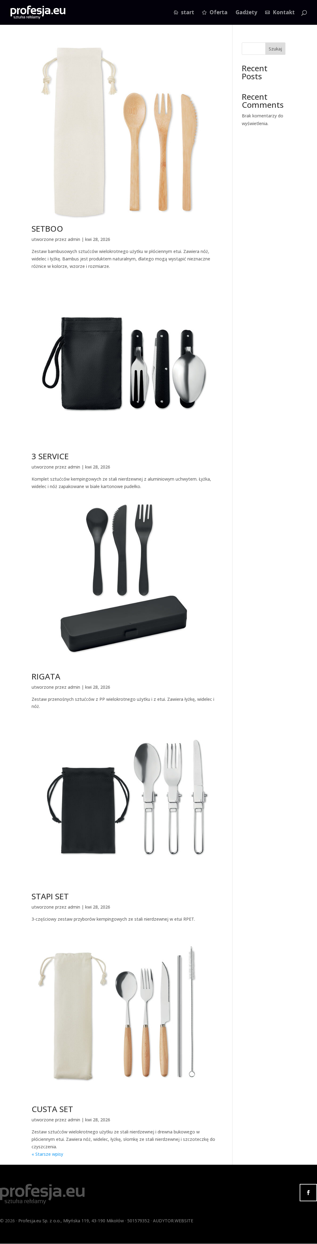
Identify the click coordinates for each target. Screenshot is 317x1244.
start (187, 13)
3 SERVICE (50, 456)
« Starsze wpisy (47, 1154)
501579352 (138, 1221)
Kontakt (284, 13)
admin (74, 239)
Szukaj (275, 49)
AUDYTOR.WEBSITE (173, 1221)
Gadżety (246, 13)
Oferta (219, 13)
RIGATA (46, 676)
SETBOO (47, 228)
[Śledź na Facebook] (308, 1192)
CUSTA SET (52, 1109)
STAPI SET (50, 896)
